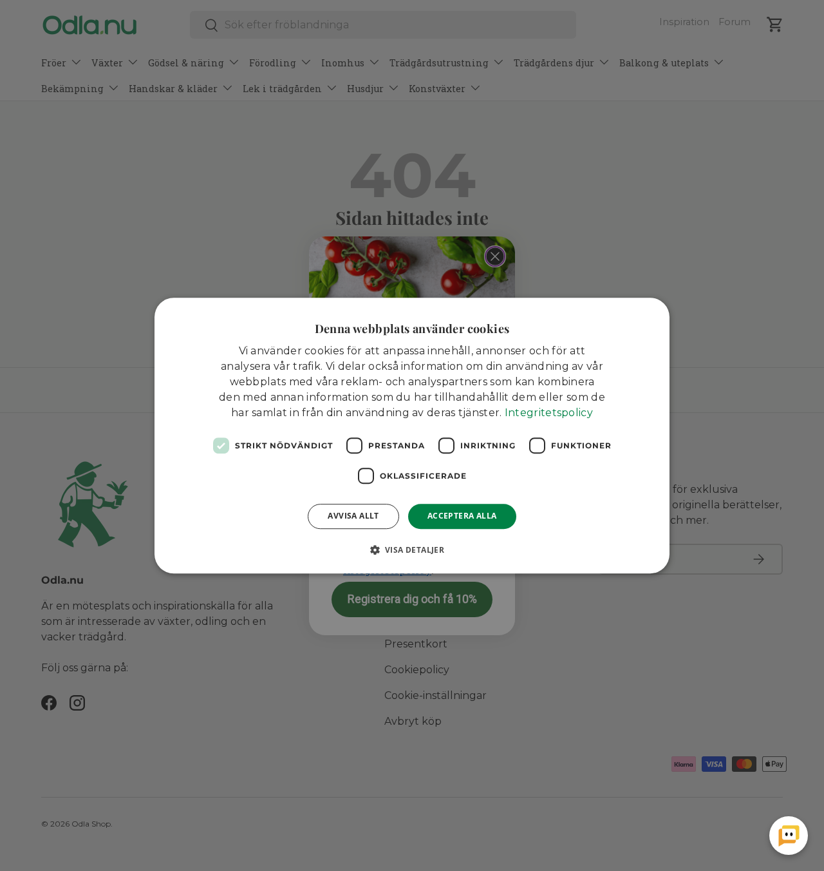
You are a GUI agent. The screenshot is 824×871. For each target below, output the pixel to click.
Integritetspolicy (549, 413)
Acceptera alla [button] (462, 515)
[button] (412, 549)
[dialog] (412, 435)
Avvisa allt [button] (353, 515)
